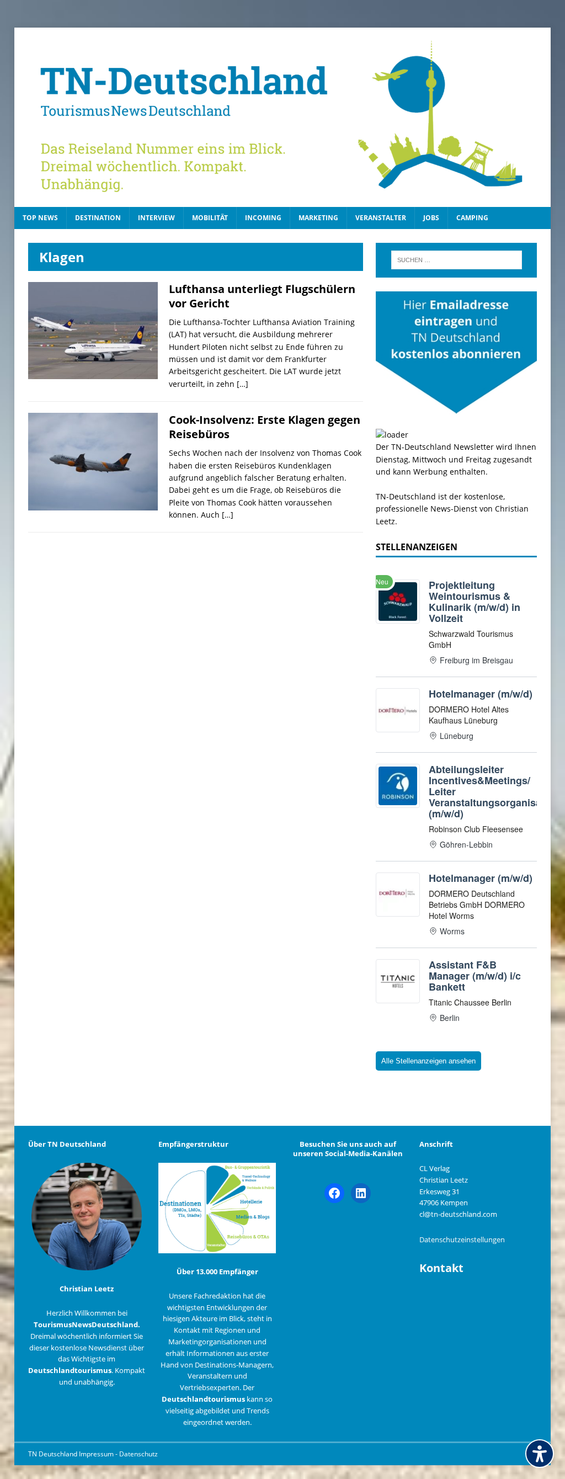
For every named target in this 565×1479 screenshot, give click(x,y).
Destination (98, 217)
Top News (40, 217)
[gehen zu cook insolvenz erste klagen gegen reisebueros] (93, 503)
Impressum (97, 1454)
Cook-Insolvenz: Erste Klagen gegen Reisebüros (264, 426)
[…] (242, 384)
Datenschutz (138, 1454)
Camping (472, 217)
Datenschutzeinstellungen (462, 1239)
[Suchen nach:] (456, 260)
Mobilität (210, 217)
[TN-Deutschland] (282, 117)
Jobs (431, 217)
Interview (156, 217)
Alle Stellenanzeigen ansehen (428, 1061)
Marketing (318, 217)
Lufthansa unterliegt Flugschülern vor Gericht (262, 296)
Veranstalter (380, 217)
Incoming (263, 217)
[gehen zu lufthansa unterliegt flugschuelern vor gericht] (93, 373)
